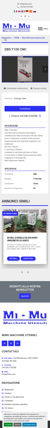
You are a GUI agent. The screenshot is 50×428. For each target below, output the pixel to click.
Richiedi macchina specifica (16, 404)
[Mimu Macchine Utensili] (25, 318)
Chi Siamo (9, 408)
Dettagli (13, 258)
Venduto (8, 393)
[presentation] (22, 272)
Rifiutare (17, 424)
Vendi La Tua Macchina (14, 397)
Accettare (8, 424)
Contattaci (25, 108)
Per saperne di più (29, 424)
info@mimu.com (26, 4)
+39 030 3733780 (26, 7)
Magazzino (9, 390)
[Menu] (40, 28)
